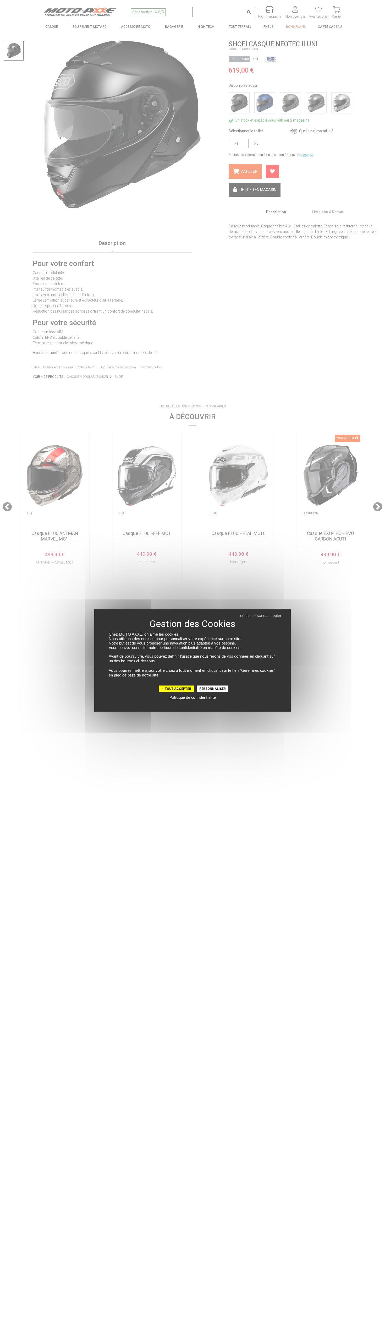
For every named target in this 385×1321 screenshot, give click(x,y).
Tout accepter (177, 689)
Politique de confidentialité (192, 698)
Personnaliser (212, 689)
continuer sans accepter (260, 615)
